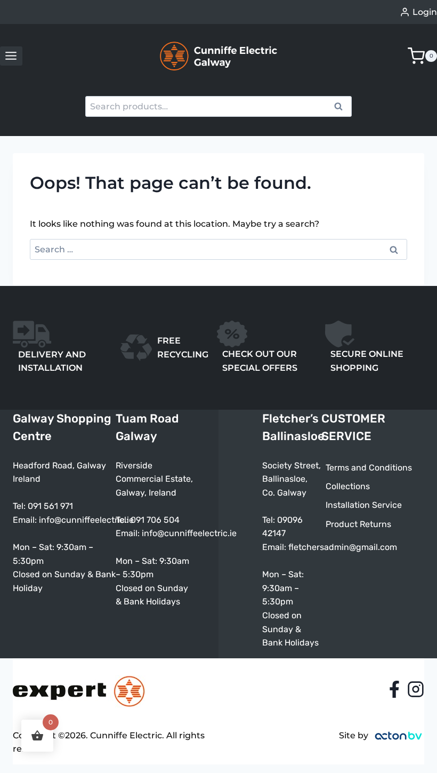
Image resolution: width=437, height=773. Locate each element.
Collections (348, 486)
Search (341, 108)
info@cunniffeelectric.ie (86, 520)
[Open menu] (11, 56)
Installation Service (364, 505)
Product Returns (358, 524)
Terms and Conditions (369, 468)
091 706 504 (155, 520)
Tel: (123, 520)
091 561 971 (50, 506)
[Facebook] (394, 689)
